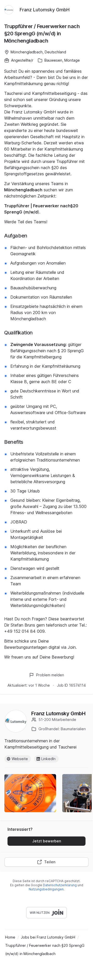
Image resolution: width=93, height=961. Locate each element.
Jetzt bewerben (46, 841)
